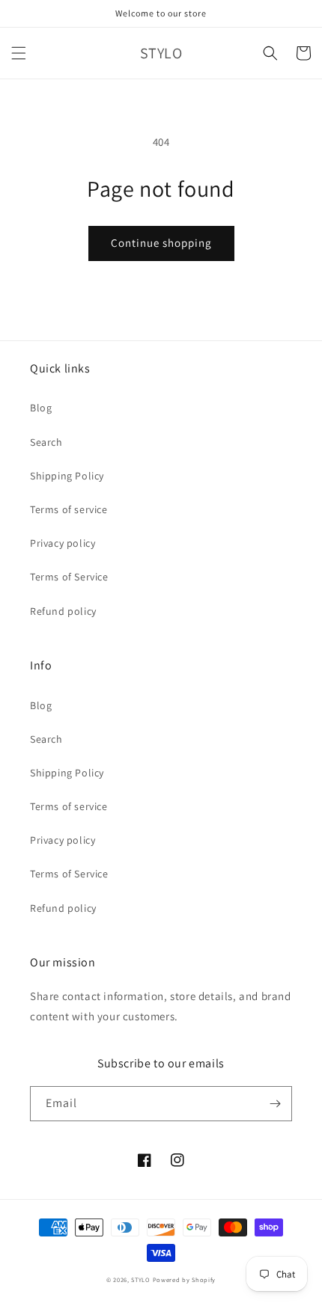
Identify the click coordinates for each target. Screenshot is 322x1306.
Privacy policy (62, 543)
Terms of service (69, 509)
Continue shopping (161, 243)
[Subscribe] (274, 1103)
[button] (18, 53)
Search (46, 442)
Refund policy (63, 611)
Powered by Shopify (184, 1279)
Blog (41, 407)
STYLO (141, 1279)
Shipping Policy (67, 475)
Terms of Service (69, 576)
